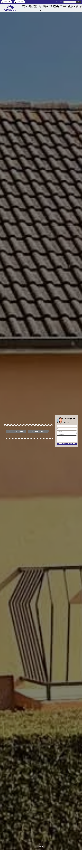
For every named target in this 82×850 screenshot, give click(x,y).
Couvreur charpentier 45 (24, 6)
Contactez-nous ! (38, 431)
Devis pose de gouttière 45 (30, 7)
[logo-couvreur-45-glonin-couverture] (10, 8)
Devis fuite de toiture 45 (40, 8)
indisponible (7, 2)
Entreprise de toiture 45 (45, 6)
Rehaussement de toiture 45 (63, 6)
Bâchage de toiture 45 (35, 7)
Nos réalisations (16, 431)
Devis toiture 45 (50, 6)
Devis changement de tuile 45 (70, 6)
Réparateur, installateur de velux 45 (56, 6)
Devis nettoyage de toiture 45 (76, 7)
